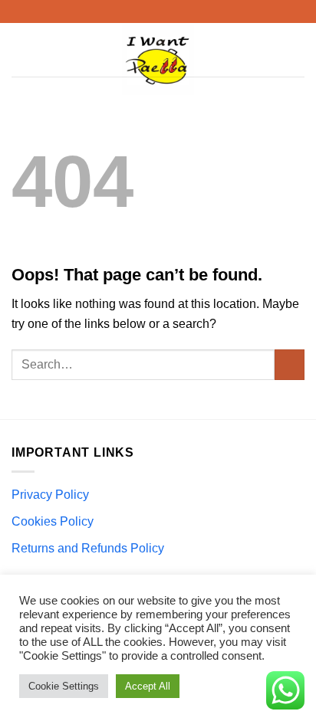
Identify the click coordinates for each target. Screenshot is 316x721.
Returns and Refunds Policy (88, 548)
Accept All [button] (147, 686)
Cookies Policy (53, 521)
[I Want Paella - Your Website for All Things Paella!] (158, 61)
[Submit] (289, 364)
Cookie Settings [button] (63, 686)
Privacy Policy (50, 494)
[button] (21, 49)
